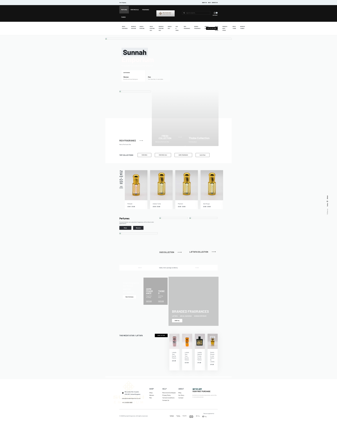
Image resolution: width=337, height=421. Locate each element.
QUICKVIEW (140, 198)
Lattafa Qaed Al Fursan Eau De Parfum (199, 356)
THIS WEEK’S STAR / (131, 335)
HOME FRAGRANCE (149, 291)
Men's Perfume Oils (125, 144)
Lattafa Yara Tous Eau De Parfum (187, 356)
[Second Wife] (161, 185)
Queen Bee (181, 204)
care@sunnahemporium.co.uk (131, 398)
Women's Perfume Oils (162, 142)
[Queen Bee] (186, 185)
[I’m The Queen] (136, 185)
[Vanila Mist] (212, 185)
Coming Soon (193, 142)
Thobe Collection (199, 138)
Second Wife (156, 204)
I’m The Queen (131, 204)
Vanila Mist (206, 204)
